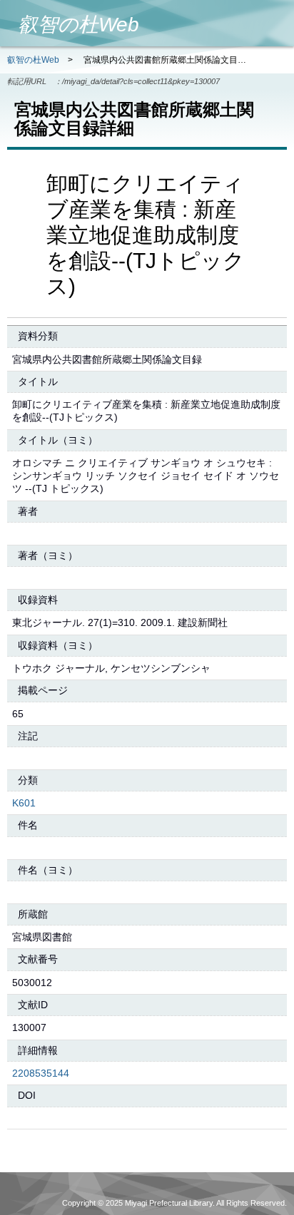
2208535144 (40, 1073)
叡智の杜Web (33, 60)
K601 (24, 803)
